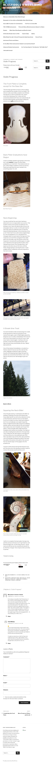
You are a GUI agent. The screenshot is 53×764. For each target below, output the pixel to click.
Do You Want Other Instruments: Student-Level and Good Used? (19, 43)
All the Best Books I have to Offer (11, 33)
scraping (8, 580)
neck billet (23, 577)
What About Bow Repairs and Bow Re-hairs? (20, 30)
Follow (7, 67)
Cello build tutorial (7, 50)
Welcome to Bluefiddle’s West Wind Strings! (14, 16)
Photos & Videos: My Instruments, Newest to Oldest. (32, 27)
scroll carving (16, 580)
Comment (6, 657)
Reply (9, 616)
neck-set (13, 579)
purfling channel (21, 579)
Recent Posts (39, 37)
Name (5, 675)
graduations (15, 577)
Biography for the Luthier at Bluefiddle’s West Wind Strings (18, 20)
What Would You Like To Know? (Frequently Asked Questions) (18, 37)
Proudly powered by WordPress (10, 760)
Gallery (33, 33)
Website (5, 690)
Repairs (5, 30)
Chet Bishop (18, 59)
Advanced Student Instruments (11, 47)
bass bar (8, 577)
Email (5, 682)
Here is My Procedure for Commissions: (13, 23)
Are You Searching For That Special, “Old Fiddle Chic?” (34, 47)
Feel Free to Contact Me (31, 23)
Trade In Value (25, 33)
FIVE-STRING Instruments (9, 27)
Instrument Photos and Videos (10, 40)
